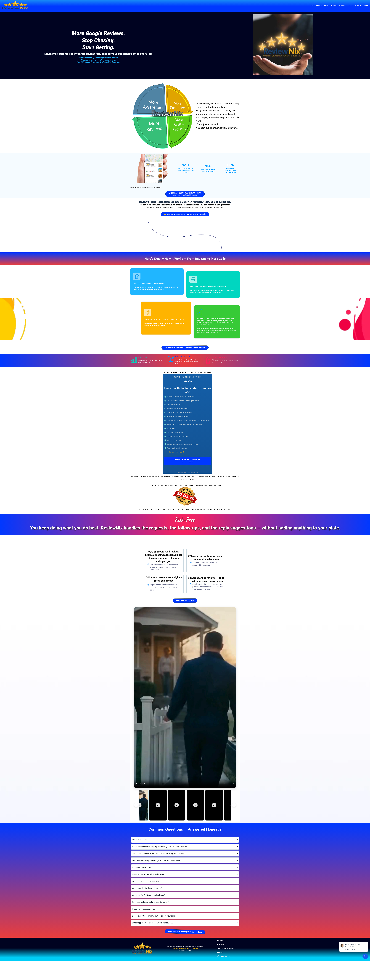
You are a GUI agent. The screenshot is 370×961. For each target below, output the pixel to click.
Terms (221, 940)
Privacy (221, 944)
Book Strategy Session (226, 948)
